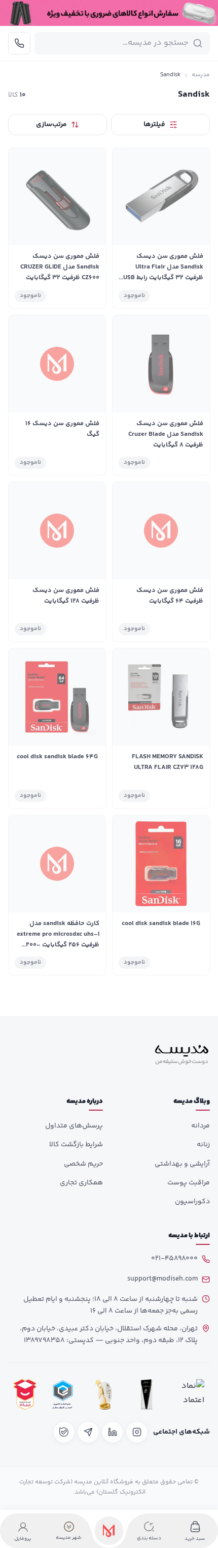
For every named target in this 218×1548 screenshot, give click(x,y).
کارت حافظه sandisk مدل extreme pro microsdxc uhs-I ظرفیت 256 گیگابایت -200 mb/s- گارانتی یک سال (58, 939)
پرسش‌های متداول (74, 1126)
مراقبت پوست (188, 1183)
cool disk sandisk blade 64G (57, 757)
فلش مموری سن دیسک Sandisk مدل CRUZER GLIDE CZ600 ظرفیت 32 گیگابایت (59, 267)
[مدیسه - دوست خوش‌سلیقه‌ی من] (182, 1054)
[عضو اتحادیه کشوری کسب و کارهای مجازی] (63, 1394)
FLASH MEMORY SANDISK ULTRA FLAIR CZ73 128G (167, 762)
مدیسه (201, 75)
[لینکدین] (112, 1432)
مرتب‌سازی (51, 124)
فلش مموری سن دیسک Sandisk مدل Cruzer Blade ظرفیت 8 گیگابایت (165, 434)
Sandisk (170, 75)
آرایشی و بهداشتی (182, 1164)
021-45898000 (174, 1258)
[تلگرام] (88, 1432)
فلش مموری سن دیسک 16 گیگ (62, 429)
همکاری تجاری (81, 1183)
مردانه (200, 1126)
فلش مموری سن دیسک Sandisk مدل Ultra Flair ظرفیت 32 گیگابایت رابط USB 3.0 (163, 272)
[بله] (64, 1432)
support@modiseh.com (162, 1279)
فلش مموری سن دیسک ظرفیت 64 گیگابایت (169, 595)
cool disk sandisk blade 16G (161, 923)
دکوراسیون (192, 1202)
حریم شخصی (83, 1164)
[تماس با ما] (19, 43)
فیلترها (154, 124)
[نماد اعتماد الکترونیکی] (190, 1394)
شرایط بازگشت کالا (76, 1145)
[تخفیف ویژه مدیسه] (109, 13)
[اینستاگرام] (137, 1432)
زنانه (203, 1145)
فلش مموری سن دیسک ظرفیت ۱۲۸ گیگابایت (65, 595)
